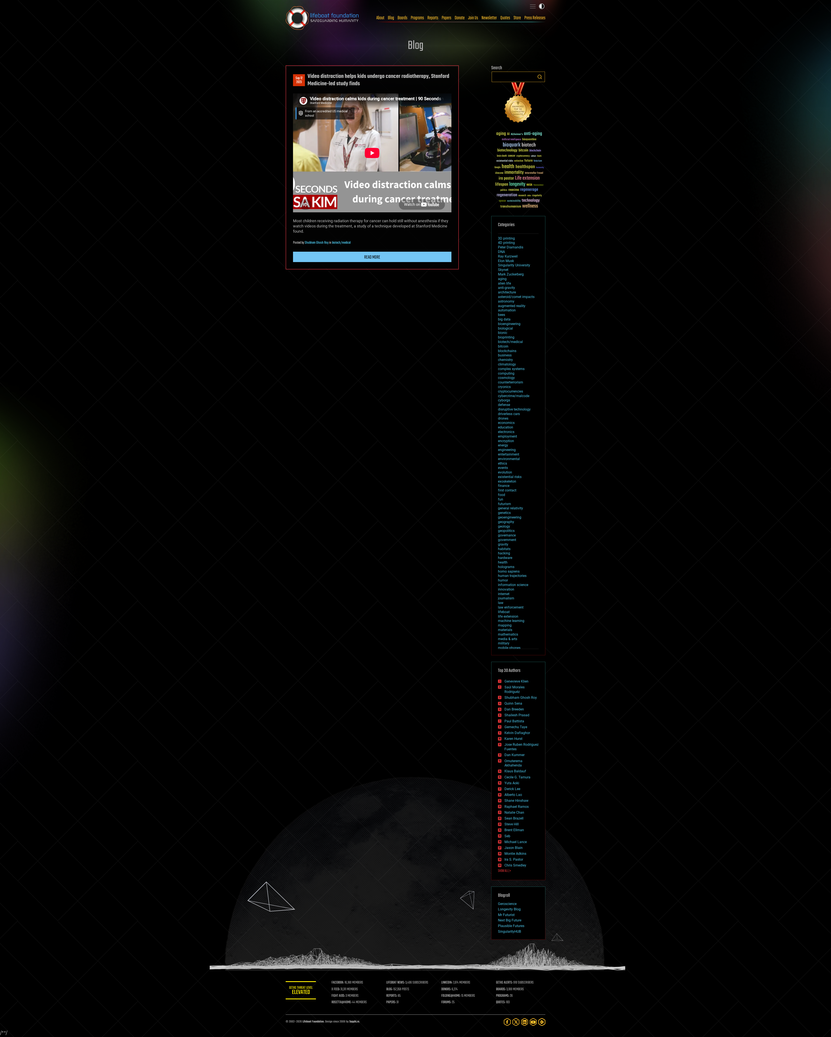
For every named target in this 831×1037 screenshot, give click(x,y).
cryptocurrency (523, 156)
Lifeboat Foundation (313, 1021)
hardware (505, 558)
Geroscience (507, 904)
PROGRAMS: (502, 996)
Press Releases (534, 18)
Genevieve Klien (516, 681)
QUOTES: (500, 1002)
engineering (507, 450)
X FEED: (336, 989)
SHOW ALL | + (504, 871)
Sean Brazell (513, 818)
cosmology (506, 378)
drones (503, 418)
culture (533, 156)
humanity (540, 167)
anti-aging (533, 134)
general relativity (510, 508)
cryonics (504, 387)
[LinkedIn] (524, 1022)
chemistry (505, 360)
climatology (507, 364)
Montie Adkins (515, 854)
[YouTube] (533, 1022)
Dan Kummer (514, 755)
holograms (506, 567)
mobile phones (509, 648)
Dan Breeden (514, 709)
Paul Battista (514, 721)
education (505, 427)
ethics (502, 463)
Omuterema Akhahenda (513, 763)
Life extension (527, 178)
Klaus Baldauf (515, 771)
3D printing (506, 238)
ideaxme (499, 173)
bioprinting (506, 337)
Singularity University (514, 265)
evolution (505, 472)
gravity (503, 544)
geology (504, 526)
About (380, 18)
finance (503, 486)
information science (513, 585)
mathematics (508, 634)
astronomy (506, 301)
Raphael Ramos (516, 807)
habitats (504, 549)
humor (503, 580)
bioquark (511, 145)
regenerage (529, 189)
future (528, 161)
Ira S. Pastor (513, 859)
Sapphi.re (354, 1021)
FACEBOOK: (338, 982)
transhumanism (510, 207)
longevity (517, 184)
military (503, 643)
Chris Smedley (515, 865)
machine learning (511, 621)
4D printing (506, 243)
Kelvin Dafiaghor (517, 733)
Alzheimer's (517, 134)
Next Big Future (509, 920)
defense (504, 405)
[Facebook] (507, 1022)
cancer (511, 156)
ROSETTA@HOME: (341, 1002)
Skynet (503, 270)
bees (501, 315)
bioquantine (529, 139)
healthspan (525, 167)
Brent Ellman (514, 830)
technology (531, 200)
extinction (518, 161)
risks (529, 195)
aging (501, 134)
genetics (504, 513)
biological (505, 328)
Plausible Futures (511, 926)
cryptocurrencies (510, 391)
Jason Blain (513, 848)
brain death (502, 156)
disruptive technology (514, 409)
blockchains (507, 351)
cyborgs (504, 400)
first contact (507, 490)
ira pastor (506, 178)
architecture (507, 292)
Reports (432, 18)
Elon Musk (506, 261)
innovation (506, 589)
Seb (507, 836)
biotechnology (507, 150)
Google (497, 167)
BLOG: (389, 989)
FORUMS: (446, 1002)
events (503, 468)
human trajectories (512, 576)
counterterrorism (510, 382)
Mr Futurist (506, 915)
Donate (460, 18)
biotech (529, 145)
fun (500, 499)
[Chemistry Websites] (518, 103)
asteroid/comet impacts (516, 297)
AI (508, 134)
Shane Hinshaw (516, 801)
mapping (505, 625)
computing (506, 373)
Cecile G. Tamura (517, 777)
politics (503, 190)
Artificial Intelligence (511, 139)
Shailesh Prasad (516, 715)
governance (507, 535)
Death (539, 156)
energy (503, 445)
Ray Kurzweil (508, 256)
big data (504, 319)
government (507, 540)
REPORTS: (391, 996)
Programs (417, 18)
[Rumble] (541, 1022)
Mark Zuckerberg (511, 274)
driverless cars (509, 414)
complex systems (511, 369)
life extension (508, 616)
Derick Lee (512, 789)
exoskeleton (507, 481)
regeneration (507, 195)
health (508, 167)
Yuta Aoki (511, 783)
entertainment (508, 454)
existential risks (504, 161)
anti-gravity (506, 288)
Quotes (505, 18)
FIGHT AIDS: (338, 996)
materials (505, 630)
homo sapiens (509, 571)
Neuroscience (538, 185)
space (502, 201)
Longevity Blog (509, 909)
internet (503, 594)
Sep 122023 (299, 80)
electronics (506, 432)
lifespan (501, 184)
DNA (501, 252)
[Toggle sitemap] (533, 6)
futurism (538, 161)
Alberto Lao (513, 795)
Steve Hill (511, 824)
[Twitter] (515, 1022)
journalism (506, 598)
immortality (514, 172)
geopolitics (506, 531)
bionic (502, 333)
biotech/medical (341, 243)
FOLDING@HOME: (451, 996)
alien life (504, 283)
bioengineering (509, 324)
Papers (446, 18)
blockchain (535, 151)
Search (540, 77)
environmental (509, 459)
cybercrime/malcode (513, 396)
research (522, 195)
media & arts (507, 639)
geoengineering (509, 517)
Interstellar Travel (534, 173)
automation (507, 310)
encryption (506, 441)
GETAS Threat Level (300, 991)
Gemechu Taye (515, 727)
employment (507, 436)
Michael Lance (515, 842)
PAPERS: (391, 1002)
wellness (530, 206)
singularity (537, 195)
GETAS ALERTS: (504, 982)
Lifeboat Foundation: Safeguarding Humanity (322, 18)
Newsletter (489, 18)
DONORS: (446, 989)
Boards (402, 18)
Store (517, 18)
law (500, 603)
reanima (513, 190)
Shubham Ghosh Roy (317, 243)
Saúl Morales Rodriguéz (514, 689)
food (501, 495)
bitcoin (523, 150)
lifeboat (504, 612)
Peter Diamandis (510, 247)
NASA (529, 185)
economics (506, 423)
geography (506, 522)
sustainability (514, 201)
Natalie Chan (514, 812)
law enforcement (510, 607)
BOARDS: (501, 989)
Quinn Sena (513, 703)
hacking (504, 553)
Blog (391, 18)
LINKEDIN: (446, 982)
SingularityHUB (509, 931)
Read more (372, 257)
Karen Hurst (513, 739)
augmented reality (511, 306)
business (505, 355)
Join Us (473, 18)
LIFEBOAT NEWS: (395, 982)
